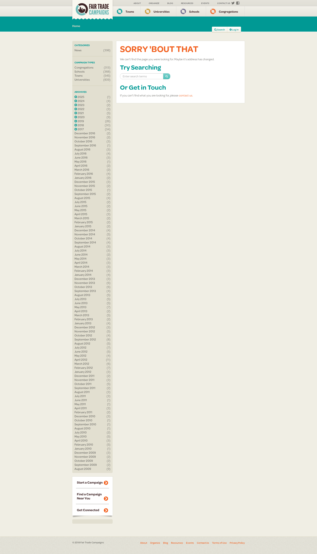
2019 (80, 121)
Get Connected (88, 510)
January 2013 (82, 323)
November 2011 (84, 380)
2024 (81, 101)
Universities (162, 11)
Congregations (228, 11)
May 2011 (80, 404)
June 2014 (81, 254)
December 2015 (84, 182)
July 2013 (80, 299)
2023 (80, 105)
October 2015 (83, 190)
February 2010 (83, 444)
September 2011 (84, 388)
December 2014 (84, 230)
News (77, 50)
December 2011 (84, 376)
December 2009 (85, 453)
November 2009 (85, 457)
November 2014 (84, 234)
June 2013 (81, 303)
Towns (129, 11)
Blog (170, 3)
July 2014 (80, 250)
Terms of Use (219, 543)
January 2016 (82, 178)
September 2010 (85, 424)
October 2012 (83, 335)
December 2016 (84, 133)
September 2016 (85, 145)
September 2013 (85, 291)
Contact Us (223, 3)
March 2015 (81, 218)
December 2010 (84, 416)
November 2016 (84, 137)
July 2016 (80, 153)
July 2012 (80, 347)
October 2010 (83, 420)
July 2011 (80, 396)
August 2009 (82, 469)
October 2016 (83, 141)
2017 (80, 129)
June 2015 (81, 206)
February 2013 (83, 319)
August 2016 (82, 149)
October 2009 (83, 461)
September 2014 (85, 242)
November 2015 (84, 186)
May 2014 (80, 259)
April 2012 (80, 360)
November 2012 (84, 331)
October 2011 (83, 384)
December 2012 (84, 327)
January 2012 (82, 372)
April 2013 (80, 311)
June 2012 (81, 351)
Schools (194, 11)
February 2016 (83, 174)
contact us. (186, 95)
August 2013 (82, 295)
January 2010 (83, 449)
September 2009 (85, 465)
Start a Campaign (90, 482)
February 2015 (83, 222)
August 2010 (82, 428)
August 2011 (82, 392)
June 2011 (80, 400)
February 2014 (83, 271)
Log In (235, 29)
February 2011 (83, 412)
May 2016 (80, 161)
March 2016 (81, 170)
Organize (154, 3)
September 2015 (85, 194)
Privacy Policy (237, 543)
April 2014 (81, 263)
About (137, 3)
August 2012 (82, 343)
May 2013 (80, 307)
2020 (81, 117)
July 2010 (80, 432)
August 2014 (82, 246)
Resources (187, 3)
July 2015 (80, 202)
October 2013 (83, 287)
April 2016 (80, 166)
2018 (80, 125)
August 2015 (82, 198)
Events (205, 3)
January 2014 (83, 275)
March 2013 (81, 315)
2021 (80, 113)
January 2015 (82, 226)
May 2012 (80, 356)
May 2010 (80, 436)
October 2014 (83, 238)
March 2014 (81, 267)
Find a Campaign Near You (89, 496)
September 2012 (85, 339)
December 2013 (84, 279)
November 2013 (84, 283)
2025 (80, 97)
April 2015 (80, 214)
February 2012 (83, 368)
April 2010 (81, 440)
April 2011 (80, 408)
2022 (80, 109)
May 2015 (80, 210)
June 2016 (81, 157)
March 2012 (81, 364)
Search (221, 29)
